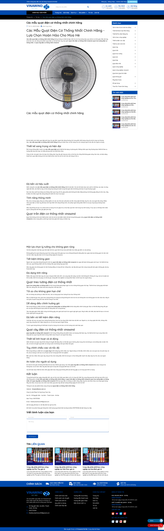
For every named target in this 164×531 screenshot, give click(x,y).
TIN (35, 444)
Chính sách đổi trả (60, 500)
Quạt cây (115, 47)
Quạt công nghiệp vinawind (120, 70)
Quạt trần (115, 50)
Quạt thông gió (117, 76)
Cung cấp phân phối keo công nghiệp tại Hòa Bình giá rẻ (93, 468)
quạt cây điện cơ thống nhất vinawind (82, 365)
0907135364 (133, 1)
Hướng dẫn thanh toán (81, 498)
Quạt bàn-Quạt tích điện (120, 73)
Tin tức (90, 12)
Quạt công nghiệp (118, 67)
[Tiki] (120, 513)
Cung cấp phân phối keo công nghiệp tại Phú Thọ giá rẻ (37, 468)
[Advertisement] (67, 128)
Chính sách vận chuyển (62, 498)
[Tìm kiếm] (88, 7)
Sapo (98, 529)
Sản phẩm (82, 12)
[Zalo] (113, 521)
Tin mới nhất (118, 92)
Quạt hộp (115, 60)
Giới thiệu (66, 12)
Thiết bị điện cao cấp (119, 40)
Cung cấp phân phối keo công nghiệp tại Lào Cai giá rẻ (128, 125)
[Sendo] (124, 513)
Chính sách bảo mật (61, 495)
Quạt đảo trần (117, 63)
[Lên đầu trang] (161, 510)
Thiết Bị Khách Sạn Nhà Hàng (121, 31)
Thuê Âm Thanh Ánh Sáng (120, 86)
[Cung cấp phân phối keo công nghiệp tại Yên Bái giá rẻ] (116, 118)
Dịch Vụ (73, 12)
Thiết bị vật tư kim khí (119, 44)
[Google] (124, 521)
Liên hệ (96, 12)
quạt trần (35, 276)
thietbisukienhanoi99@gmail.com (39, 513)
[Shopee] (113, 513)
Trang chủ (58, 12)
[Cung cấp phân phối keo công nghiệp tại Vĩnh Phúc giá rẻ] (116, 105)
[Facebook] (117, 521)
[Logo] (38, 7)
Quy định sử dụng (60, 503)
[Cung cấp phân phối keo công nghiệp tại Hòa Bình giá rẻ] (116, 112)
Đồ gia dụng (116, 83)
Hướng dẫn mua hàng (80, 495)
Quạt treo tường (117, 53)
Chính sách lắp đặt (61, 505)
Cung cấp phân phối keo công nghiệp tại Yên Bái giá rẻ (128, 118)
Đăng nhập (111, 1)
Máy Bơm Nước (117, 80)
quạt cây (48, 351)
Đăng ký (103, 1)
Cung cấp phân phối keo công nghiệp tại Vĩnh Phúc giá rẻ (65, 468)
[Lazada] (117, 513)
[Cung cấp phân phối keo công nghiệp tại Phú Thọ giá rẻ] (116, 98)
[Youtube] (120, 521)
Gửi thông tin (32, 436)
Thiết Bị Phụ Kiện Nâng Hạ (120, 34)
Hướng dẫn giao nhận (80, 500)
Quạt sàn (115, 57)
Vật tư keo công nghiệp (119, 37)
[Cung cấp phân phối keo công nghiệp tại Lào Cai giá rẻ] (116, 125)
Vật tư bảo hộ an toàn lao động (122, 27)
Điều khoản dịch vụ (80, 503)
